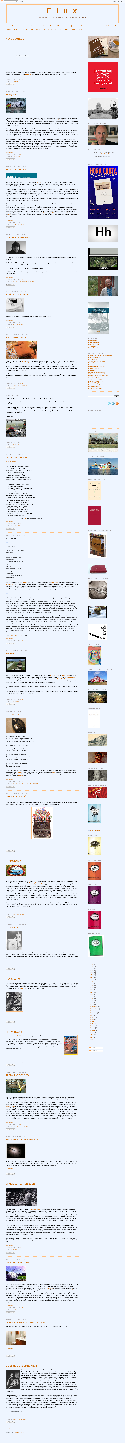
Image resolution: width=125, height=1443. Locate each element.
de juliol (92, 1017)
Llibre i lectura (24, 29)
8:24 (21, 523)
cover (53, 772)
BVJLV (68, 213)
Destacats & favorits (95, 26)
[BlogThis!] (9, 84)
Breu (32, 26)
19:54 (21, 1170)
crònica (73, 1290)
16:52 (21, 383)
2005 (92, 1035)
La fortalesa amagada (34, 1209)
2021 (92, 975)
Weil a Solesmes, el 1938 (95, 379)
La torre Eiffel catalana (94, 386)
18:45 (21, 912)
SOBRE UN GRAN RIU (17, 457)
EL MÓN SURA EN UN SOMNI (20, 1184)
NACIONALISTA (13, 979)
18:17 (21, 279)
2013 (92, 992)
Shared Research (93, 348)
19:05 (21, 1350)
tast (31, 184)
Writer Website (92, 340)
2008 (92, 1002)
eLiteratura (28, 74)
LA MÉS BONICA (14, 861)
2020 (92, 977)
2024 (92, 968)
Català (45, 26)
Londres (25, 1126)
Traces (39, 182)
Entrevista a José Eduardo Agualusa (98, 365)
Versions (35, 783)
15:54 (21, 699)
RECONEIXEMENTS (16, 337)
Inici (42, 1429)
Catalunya (16, 324)
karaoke (20, 775)
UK (29, 1126)
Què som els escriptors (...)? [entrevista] (99, 374)
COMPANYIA (12, 927)
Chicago (52, 26)
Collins (59, 26)
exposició (23, 361)
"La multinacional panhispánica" (67, 120)
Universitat (20, 224)
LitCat (15, 29)
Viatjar (34, 281)
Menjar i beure (26, 1019)
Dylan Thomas (17, 1019)
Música (38, 29)
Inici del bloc (10, 26)
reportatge (50, 1288)
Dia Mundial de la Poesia (11, 461)
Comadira (15, 1419)
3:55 (21, 1016)
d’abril (92, 1023)
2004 (92, 1037)
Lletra (10, 214)
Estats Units (107, 26)
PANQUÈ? (11, 94)
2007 (92, 1005)
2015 (92, 988)
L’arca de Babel (18, 635)
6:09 (21, 1124)
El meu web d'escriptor (94, 342)
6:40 (21, 1417)
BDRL (53, 213)
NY (23, 281)
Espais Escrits (60, 213)
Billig (21, 988)
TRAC (43, 213)
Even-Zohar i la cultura (94, 357)
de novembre (94, 1009)
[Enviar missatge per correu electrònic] (22, 154)
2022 (92, 973)
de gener (92, 1030)
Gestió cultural (17, 1062)
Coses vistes (16, 966)
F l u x (62, 11)
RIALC (47, 213)
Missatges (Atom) (20, 1432)
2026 (92, 964)
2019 (92, 979)
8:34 (21, 964)
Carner (38, 26)
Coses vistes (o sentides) (70, 26)
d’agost (92, 1015)
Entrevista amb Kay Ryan (95, 381)
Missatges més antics (72, 1429)
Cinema (15, 1249)
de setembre (93, 1013)
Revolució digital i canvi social (96, 366)
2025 (92, 966)
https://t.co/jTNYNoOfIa (107, 154)
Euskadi (19, 701)
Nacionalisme (35, 1019)
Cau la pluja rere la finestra (96, 384)
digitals (58, 675)
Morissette (21, 772)
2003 (92, 1039)
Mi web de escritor (93, 344)
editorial (18, 1036)
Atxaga (15, 701)
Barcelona (25, 26)
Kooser (9, 29)
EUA (14, 914)
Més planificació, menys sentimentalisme (100, 355)
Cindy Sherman (28, 363)
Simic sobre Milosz (93, 370)
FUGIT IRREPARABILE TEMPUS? (22, 1139)
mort (39, 985)
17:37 (21, 322)
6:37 (21, 154)
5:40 (21, 846)
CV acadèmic (92, 346)
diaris (68, 675)
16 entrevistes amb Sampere (96, 361)
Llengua (15, 156)
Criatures (16, 444)
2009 (92, 1000)
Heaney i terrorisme (93, 368)
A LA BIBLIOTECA (15, 39)
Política (20, 156)
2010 (92, 998)
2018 (92, 981)
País (44, 29)
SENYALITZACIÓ (14, 1032)
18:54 (21, 1307)
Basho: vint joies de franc (95, 388)
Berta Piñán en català (94, 363)
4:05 (21, 442)
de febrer (92, 1028)
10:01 (21, 79)
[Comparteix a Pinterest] (14, 84)
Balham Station (10, 1106)
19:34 (21, 1060)
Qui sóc (80, 29)
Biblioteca (16, 81)
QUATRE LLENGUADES (18, 237)
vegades (27, 1099)
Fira (58, 679)
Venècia (73, 29)
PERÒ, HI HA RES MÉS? (18, 1262)
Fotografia (23, 385)
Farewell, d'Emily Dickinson (96, 383)
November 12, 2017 (97, 158)
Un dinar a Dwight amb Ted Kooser (98, 375)
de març (92, 1026)
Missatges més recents (12, 1429)
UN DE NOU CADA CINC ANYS (21, 1366)
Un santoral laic (92, 359)
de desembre (94, 1006)
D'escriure (83, 26)
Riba (25, 518)
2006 (92, 1033)
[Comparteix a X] (10, 84)
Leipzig (63, 679)
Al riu (18, 26)
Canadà (15, 281)
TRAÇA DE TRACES (16, 169)
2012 (92, 994)
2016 (92, 985)
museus (36, 1062)
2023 (92, 971)
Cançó (19, 783)
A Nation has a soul (93, 377)
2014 (92, 990)
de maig (92, 1021)
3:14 (21, 1247)
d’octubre (92, 1011)
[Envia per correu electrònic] (7, 84)
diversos (64, 675)
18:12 (21, 781)
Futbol (115, 26)
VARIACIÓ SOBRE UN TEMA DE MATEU (26, 1322)
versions (52, 675)
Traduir (66, 29)
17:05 (21, 640)
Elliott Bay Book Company (36, 883)
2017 (92, 983)
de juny (92, 1019)
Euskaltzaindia (70, 677)
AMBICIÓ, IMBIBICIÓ (16, 796)
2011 (92, 996)
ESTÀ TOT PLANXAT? (17, 294)
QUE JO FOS (12, 714)
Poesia (50, 29)
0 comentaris (10, 77)
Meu (32, 29)
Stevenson (58, 29)
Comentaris (94, 1050)
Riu (21, 525)
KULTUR (10, 653)
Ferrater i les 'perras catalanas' (97, 372)
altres (22, 1099)
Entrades (93, 1047)
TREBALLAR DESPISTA (18, 1075)
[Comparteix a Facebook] (12, 84)
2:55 (21, 222)
